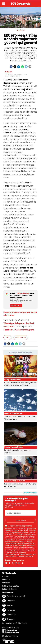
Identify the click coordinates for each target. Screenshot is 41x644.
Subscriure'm (20, 520)
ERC (7, 337)
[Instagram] (16, 563)
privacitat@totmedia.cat (12, 554)
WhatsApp (8, 323)
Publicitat (6, 582)
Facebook (8, 329)
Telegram (19, 323)
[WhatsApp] (19, 563)
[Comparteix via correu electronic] (29, 66)
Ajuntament (20, 337)
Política (20, 30)
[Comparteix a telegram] (26, 66)
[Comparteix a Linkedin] (18, 66)
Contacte (6, 579)
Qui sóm (5, 576)
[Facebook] (9, 563)
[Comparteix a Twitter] (14, 66)
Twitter (18, 329)
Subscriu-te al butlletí (16, 596)
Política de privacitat (10, 585)
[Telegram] (22, 563)
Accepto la (20, 526)
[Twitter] (13, 563)
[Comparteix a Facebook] (11, 66)
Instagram (28, 329)
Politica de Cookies (9, 589)
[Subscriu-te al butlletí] (6, 563)
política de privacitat (24, 525)
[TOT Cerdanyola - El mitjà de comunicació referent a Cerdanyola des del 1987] (20, 3)
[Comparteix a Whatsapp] (22, 66)
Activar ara (15, 305)
